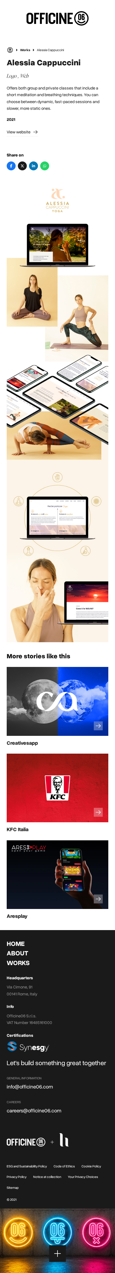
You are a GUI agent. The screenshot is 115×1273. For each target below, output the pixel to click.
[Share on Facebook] (11, 165)
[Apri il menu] (57, 1253)
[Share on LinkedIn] (33, 165)
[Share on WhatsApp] (44, 165)
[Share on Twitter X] (22, 165)
